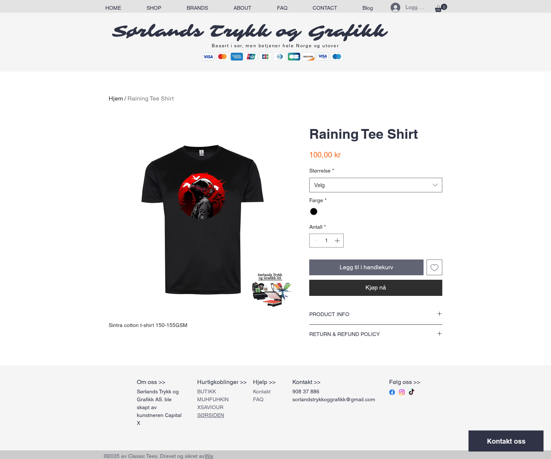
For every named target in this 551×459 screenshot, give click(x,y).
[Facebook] (392, 392)
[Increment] (338, 240)
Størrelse (321, 171)
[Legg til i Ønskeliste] (434, 267)
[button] (197, 8)
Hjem (116, 98)
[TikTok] (411, 392)
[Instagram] (402, 392)
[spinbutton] (326, 240)
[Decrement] (315, 240)
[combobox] (375, 185)
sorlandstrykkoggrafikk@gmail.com (333, 399)
